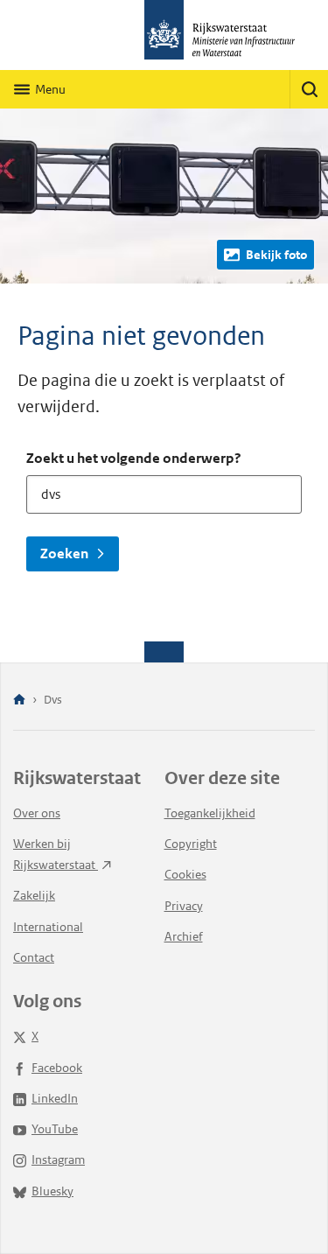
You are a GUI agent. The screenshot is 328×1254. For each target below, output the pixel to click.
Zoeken (64, 553)
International (48, 927)
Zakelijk (34, 895)
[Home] (19, 700)
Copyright (190, 843)
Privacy (183, 906)
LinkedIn (54, 1098)
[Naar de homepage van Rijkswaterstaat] (164, 35)
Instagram (58, 1159)
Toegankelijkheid (209, 813)
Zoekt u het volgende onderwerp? (133, 458)
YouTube (54, 1129)
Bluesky (52, 1191)
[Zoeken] (309, 89)
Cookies (185, 874)
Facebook (56, 1067)
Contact (33, 957)
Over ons (36, 813)
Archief (183, 936)
